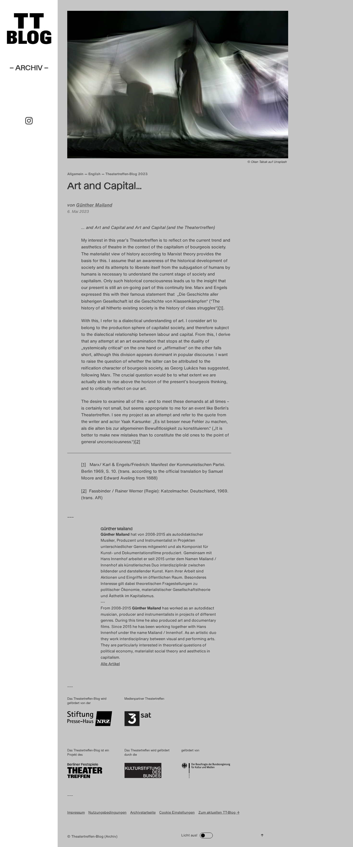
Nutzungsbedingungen (107, 812)
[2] (137, 441)
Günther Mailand (94, 205)
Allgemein (75, 173)
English (94, 173)
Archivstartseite (143, 812)
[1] (221, 308)
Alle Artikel (110, 664)
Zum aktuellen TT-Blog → (218, 812)
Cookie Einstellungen (177, 812)
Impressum (76, 812)
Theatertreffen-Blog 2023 (126, 173)
